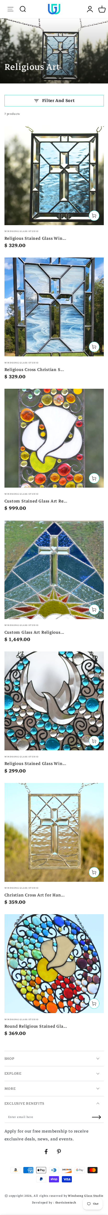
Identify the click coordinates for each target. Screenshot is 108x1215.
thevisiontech (65, 1202)
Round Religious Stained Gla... (35, 1026)
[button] (23, 9)
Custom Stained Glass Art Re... (35, 501)
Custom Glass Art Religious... (34, 632)
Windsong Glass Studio (85, 1195)
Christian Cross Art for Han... (34, 895)
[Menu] (10, 9)
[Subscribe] (98, 1117)
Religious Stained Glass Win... (35, 238)
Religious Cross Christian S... (34, 369)
